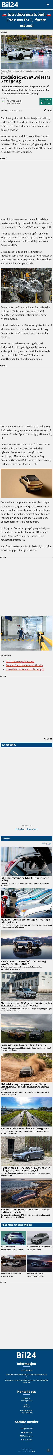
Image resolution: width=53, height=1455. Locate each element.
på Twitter (26, 1432)
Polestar (19, 829)
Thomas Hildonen (26, 1412)
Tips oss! (47, 103)
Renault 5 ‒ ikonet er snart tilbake (24, 665)
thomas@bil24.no (26, 1401)
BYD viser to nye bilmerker (20, 661)
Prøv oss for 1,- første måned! (26, 22)
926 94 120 (47, 100)
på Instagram (26, 1436)
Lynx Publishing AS (24, 1451)
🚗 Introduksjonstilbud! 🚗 (26, 14)
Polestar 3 (32, 829)
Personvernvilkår (26, 1449)
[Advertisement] (26, 187)
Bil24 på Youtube (26, 1440)
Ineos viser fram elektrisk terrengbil (25, 669)
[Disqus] (26, 785)
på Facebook (26, 1429)
